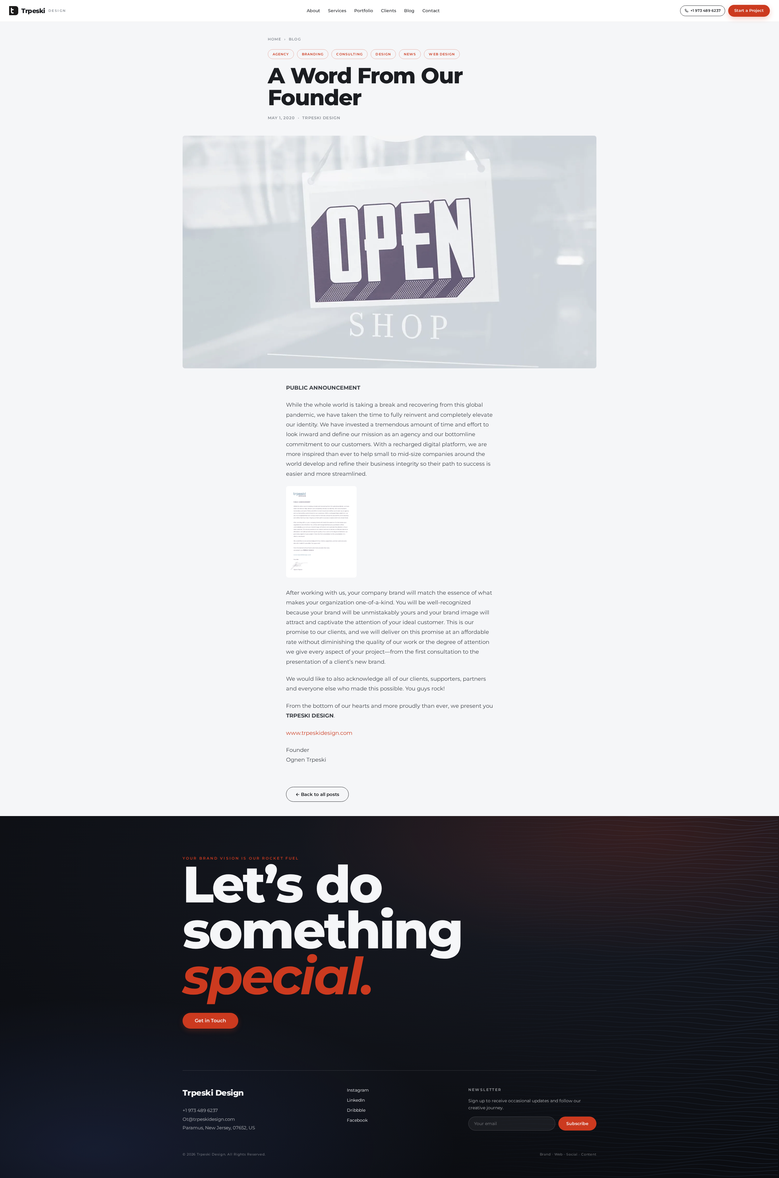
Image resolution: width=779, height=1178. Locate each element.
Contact (431, 10)
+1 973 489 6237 (200, 1110)
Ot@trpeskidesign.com (209, 1119)
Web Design (442, 54)
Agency (281, 54)
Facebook (357, 1120)
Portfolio (363, 10)
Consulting (349, 54)
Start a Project (749, 10)
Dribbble (356, 1110)
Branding (313, 54)
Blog (409, 10)
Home (274, 39)
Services (337, 10)
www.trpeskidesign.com (319, 733)
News (410, 54)
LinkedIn (356, 1100)
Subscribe (577, 1123)
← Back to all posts (317, 794)
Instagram (358, 1090)
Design (383, 54)
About (313, 10)
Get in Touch (210, 1020)
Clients (388, 10)
